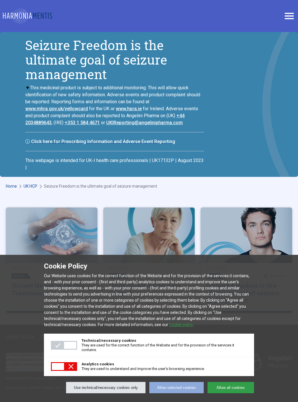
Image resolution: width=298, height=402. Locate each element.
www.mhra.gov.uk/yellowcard (56, 108)
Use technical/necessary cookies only (106, 387)
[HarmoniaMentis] (27, 16)
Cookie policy (181, 324)
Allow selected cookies (176, 387)
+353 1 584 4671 (82, 122)
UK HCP (30, 186)
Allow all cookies (231, 387)
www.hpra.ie (129, 108)
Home (11, 186)
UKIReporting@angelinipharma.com (144, 122)
